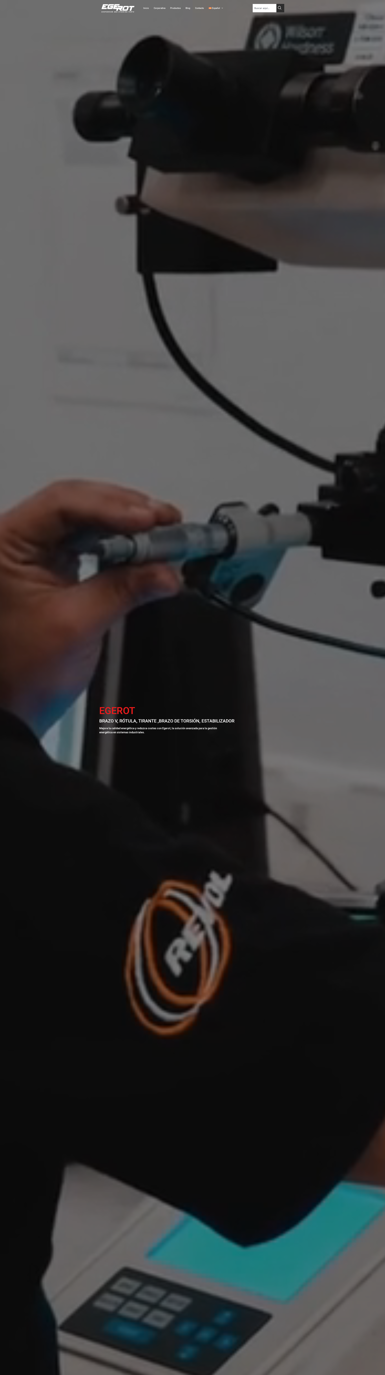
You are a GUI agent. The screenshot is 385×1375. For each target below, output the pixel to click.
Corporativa (159, 8)
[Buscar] (280, 8)
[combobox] (264, 8)
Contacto (199, 8)
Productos (175, 8)
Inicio (146, 8)
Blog (188, 8)
